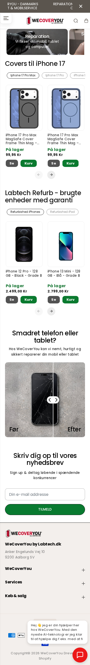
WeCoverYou (51, 653)
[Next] (51, 174)
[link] (45, 533)
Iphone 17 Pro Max (23, 75)
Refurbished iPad (62, 212)
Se (12, 163)
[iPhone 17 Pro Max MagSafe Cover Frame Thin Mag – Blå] (66, 108)
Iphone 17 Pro (55, 75)
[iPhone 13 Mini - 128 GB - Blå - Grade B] (66, 244)
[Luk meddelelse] (80, 6)
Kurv (28, 163)
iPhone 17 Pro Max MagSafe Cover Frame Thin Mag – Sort (21, 139)
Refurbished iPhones (25, 212)
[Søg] (76, 20)
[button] (6, 18)
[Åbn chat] (80, 655)
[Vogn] (86, 20)
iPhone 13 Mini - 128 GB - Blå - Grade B (64, 273)
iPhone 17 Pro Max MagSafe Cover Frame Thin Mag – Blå (63, 139)
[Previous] (38, 174)
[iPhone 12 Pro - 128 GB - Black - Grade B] (24, 244)
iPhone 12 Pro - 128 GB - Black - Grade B (24, 273)
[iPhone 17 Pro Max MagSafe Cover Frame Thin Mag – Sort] (24, 108)
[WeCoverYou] (45, 20)
